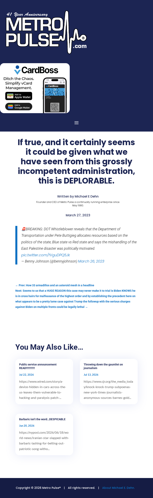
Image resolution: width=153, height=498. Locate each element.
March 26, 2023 (91, 261)
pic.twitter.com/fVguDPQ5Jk (45, 254)
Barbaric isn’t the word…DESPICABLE (42, 419)
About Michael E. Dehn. (118, 488)
